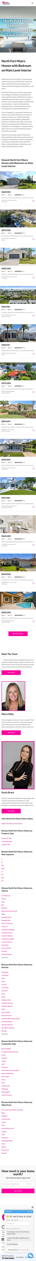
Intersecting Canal (8, 1128)
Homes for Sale (6, 838)
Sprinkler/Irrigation (8, 1028)
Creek (3, 1122)
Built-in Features (7, 923)
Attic (3, 902)
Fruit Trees (5, 987)
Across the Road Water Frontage (12, 1110)
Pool (3, 1083)
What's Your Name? (12, 1220)
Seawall (4, 1153)
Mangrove (5, 1138)
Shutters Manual (7, 1025)
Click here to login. (24, 1250)
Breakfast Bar (6, 920)
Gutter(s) (5, 1067)
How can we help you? (13, 1228)
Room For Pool (6, 1015)
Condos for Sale (7, 841)
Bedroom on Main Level (9, 911)
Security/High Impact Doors (11, 1018)
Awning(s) (5, 972)
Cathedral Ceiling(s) (8, 929)
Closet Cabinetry (7, 936)
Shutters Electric (7, 1021)
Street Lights (6, 1092)
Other (4, 997)
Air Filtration (6, 895)
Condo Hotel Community (10, 1052)
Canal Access (6, 1119)
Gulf (3, 1125)
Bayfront (4, 1116)
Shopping (5, 1089)
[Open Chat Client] (30, 1255)
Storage (4, 1031)
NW (3, 868)
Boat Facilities (6, 1049)
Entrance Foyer (7, 954)
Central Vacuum (7, 933)
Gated (4, 1061)
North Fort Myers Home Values (12, 823)
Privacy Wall (6, 1012)
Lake (3, 1134)
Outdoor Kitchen (7, 1003)
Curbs (4, 1055)
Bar (3, 905)
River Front (5, 1150)
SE (2, 875)
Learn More (11, 672)
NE (3, 865)
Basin (3, 1113)
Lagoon (4, 1131)
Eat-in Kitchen (6, 948)
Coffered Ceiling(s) (8, 939)
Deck (3, 978)
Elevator (4, 951)
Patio (3, 1009)
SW (3, 878)
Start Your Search (18, 633)
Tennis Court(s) (7, 1095)
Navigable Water (7, 1141)
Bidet (3, 914)
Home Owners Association (10, 1070)
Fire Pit (4, 984)
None (3, 994)
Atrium (4, 899)
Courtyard (5, 975)
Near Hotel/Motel (7, 1073)
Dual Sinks (5, 945)
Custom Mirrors (7, 942)
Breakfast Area (6, 917)
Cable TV (5, 926)
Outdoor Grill (6, 1000)
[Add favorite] (33, 201)
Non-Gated (5, 1076)
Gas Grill (4, 991)
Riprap (4, 1147)
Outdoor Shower (7, 1006)
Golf (3, 1064)
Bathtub (4, 908)
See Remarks (6, 1086)
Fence (3, 981)
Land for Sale (6, 844)
